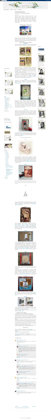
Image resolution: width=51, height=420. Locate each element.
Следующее (16, 406)
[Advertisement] (9, 23)
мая (6, 161)
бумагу (16, 75)
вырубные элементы (32, 75)
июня (6, 160)
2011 (6, 178)
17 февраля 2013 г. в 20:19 (26, 371)
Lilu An (25, 206)
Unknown (18, 377)
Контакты (15, 9)
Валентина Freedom (22, 366)
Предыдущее (34, 406)
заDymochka (25, 43)
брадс (17, 183)
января (7, 175)
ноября (7, 154)
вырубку (16, 183)
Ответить (18, 343)
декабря (7, 153)
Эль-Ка (25, 109)
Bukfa (19, 354)
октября (7, 155)
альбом (20, 269)
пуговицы (31, 161)
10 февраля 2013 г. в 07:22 (24, 346)
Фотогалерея (20, 9)
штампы (23, 248)
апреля (7, 162)
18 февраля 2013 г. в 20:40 (23, 377)
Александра (20, 371)
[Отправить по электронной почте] (26, 334)
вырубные (22, 134)
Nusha (26, 79)
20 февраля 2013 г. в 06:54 (29, 383)
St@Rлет (26, 164)
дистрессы (34, 203)
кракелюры (28, 159)
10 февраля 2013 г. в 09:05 (24, 354)
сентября (7, 156)
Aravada (25, 230)
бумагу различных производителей (24, 247)
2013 (6, 152)
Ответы (19, 364)
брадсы (16, 204)
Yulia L (25, 139)
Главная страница (6, 9)
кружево (28, 160)
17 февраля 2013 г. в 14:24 (29, 366)
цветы (34, 160)
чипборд (27, 248)
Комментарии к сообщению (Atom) (24, 407)
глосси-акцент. (20, 204)
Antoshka (25, 296)
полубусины (27, 161)
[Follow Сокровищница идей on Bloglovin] (7, 120)
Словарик (11, 9)
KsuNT (25, 185)
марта (7, 163)
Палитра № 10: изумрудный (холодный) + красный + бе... (9, 170)
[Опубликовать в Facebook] (28, 334)
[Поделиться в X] (27, 334)
